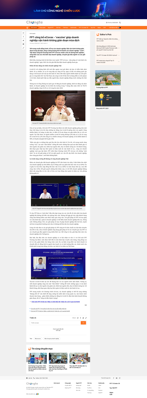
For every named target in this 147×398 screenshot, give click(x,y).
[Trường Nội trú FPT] (108, 77)
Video (99, 385)
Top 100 (93, 27)
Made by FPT (68, 388)
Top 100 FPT (113, 388)
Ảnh (99, 388)
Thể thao (65, 27)
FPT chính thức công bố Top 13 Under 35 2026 (105, 61)
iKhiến (88, 385)
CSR (104, 27)
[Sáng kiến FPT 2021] (108, 98)
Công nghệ (42, 27)
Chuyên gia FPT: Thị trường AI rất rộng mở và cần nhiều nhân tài (48, 308)
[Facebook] (114, 378)
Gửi (83, 322)
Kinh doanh (34, 27)
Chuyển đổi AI (68, 385)
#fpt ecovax (38, 338)
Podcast (100, 390)
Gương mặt (78, 385)
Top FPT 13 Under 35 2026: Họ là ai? (107, 55)
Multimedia (73, 27)
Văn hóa (58, 27)
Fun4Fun (89, 388)
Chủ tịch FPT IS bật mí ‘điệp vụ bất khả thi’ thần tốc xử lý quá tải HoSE (50, 311)
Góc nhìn (78, 390)
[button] (89, 359)
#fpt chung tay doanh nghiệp (51, 338)
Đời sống (78, 388)
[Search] (120, 22)
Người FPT (51, 27)
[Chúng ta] (34, 22)
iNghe (99, 27)
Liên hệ (30, 378)
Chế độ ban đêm (113, 27)
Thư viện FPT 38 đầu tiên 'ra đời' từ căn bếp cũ (78, 366)
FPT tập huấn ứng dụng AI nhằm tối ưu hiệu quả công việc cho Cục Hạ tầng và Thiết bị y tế (58, 368)
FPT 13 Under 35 (83, 27)
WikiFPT (100, 392)
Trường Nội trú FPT (102, 87)
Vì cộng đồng (90, 390)
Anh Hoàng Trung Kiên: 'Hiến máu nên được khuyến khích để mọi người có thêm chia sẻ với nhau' (37, 368)
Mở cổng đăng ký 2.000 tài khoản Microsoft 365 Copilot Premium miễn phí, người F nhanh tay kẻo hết (107, 48)
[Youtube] (117, 378)
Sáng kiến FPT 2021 (102, 108)
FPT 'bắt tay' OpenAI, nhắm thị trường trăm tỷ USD (107, 40)
